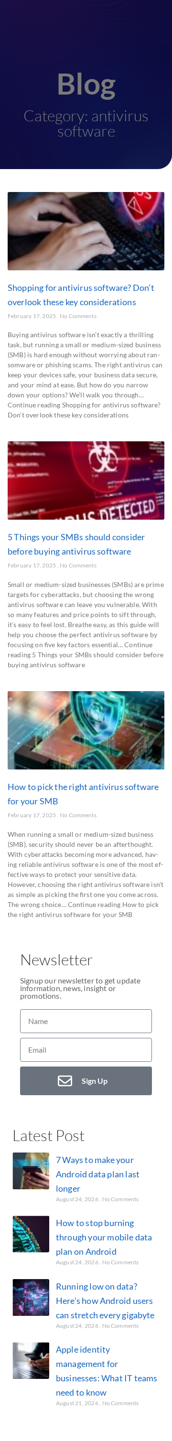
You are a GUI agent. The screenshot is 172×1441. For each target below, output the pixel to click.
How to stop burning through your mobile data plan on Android (104, 1237)
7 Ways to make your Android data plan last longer (98, 1174)
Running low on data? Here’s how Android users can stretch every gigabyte (105, 1300)
